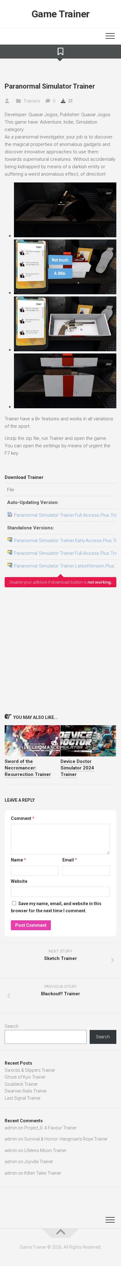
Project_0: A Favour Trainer (50, 1127)
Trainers (31, 101)
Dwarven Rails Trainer (26, 1091)
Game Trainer (61, 14)
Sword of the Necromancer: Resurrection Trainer (28, 768)
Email (69, 859)
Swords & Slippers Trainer (30, 1070)
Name (18, 859)
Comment (22, 818)
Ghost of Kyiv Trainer (25, 1077)
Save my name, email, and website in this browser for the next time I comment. (56, 907)
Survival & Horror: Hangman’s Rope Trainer (66, 1139)
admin (11, 1127)
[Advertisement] (60, 650)
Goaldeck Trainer (21, 1084)
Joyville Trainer (38, 1161)
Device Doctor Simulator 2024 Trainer (77, 768)
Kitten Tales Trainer (42, 1173)
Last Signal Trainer (23, 1098)
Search (12, 1026)
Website (19, 881)
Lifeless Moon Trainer (45, 1150)
